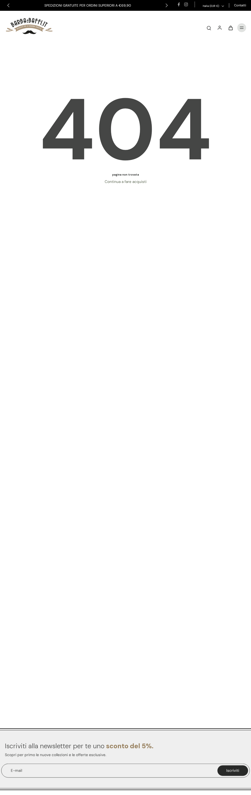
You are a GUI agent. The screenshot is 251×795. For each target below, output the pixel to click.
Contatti (240, 5)
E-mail (16, 770)
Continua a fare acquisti (126, 181)
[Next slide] (166, 5)
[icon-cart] (230, 28)
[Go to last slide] (8, 5)
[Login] (219, 28)
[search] (208, 28)
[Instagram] (186, 4)
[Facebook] (178, 4)
